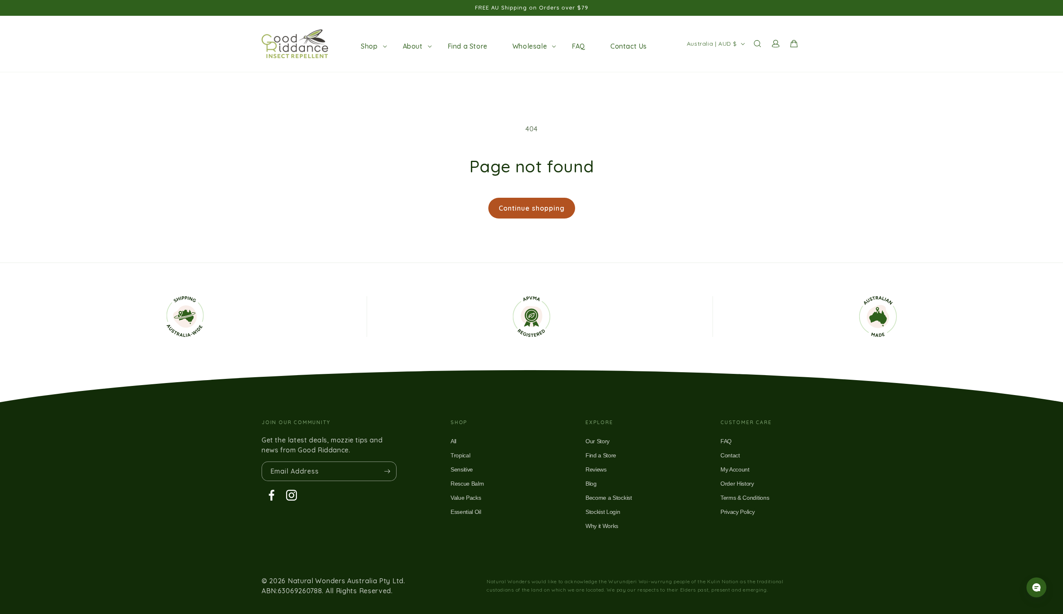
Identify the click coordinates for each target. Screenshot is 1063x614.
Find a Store (600, 455)
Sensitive (462, 469)
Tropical (460, 455)
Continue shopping (532, 208)
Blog (591, 483)
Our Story (597, 441)
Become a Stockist (608, 497)
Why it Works (601, 526)
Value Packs (466, 497)
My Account (734, 469)
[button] (369, 46)
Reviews (596, 469)
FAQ (726, 441)
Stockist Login (602, 511)
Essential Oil (466, 511)
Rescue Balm (467, 483)
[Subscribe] (387, 471)
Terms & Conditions (744, 497)
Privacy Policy (737, 511)
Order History (737, 483)
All (453, 441)
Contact (730, 455)
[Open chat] (1036, 587)
